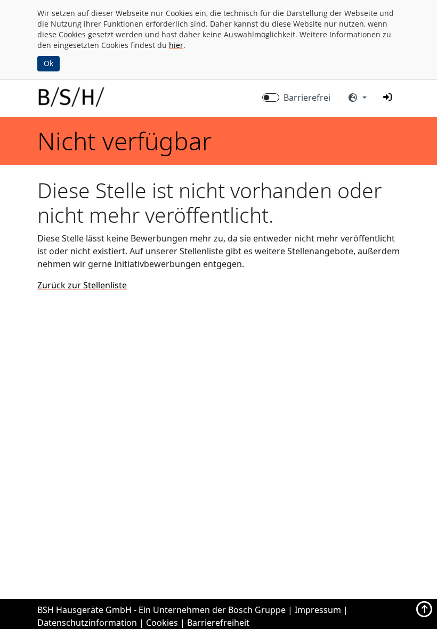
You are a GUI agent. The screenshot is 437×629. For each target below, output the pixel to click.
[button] (387, 97)
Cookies (162, 622)
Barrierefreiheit (218, 622)
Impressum (318, 610)
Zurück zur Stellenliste (82, 285)
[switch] (270, 97)
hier (176, 45)
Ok (48, 63)
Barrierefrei (307, 97)
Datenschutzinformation (87, 622)
